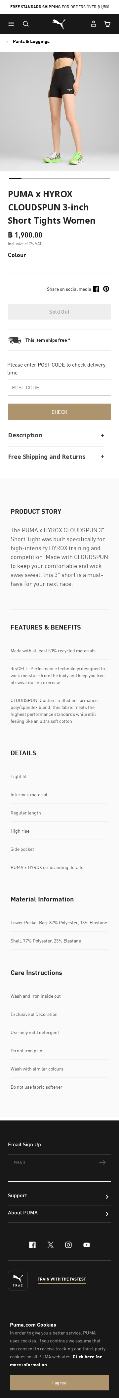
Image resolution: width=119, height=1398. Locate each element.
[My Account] (93, 24)
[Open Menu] (13, 23)
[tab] (15, 178)
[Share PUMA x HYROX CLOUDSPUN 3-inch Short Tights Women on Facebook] (96, 289)
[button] (13, 23)
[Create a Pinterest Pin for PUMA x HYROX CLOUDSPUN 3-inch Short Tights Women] (106, 289)
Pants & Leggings (31, 41)
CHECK (60, 412)
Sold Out (59, 312)
